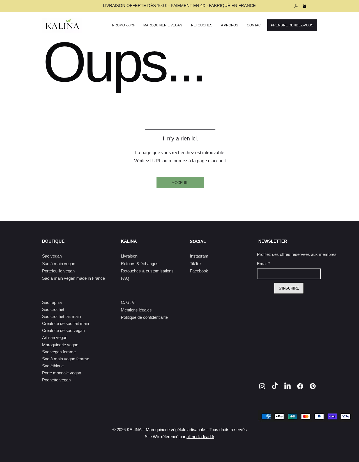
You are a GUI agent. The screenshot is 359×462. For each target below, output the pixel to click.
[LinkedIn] (287, 386)
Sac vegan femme (59, 351)
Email (263, 263)
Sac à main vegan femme (65, 358)
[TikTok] (275, 386)
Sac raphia (52, 302)
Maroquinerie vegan (60, 344)
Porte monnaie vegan (61, 372)
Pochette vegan (56, 379)
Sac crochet (53, 309)
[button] (163, 25)
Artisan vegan (54, 337)
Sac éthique (53, 365)
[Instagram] (262, 386)
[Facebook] (300, 386)
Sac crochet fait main (61, 316)
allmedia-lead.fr (200, 436)
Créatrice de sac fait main (65, 323)
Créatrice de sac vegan (63, 330)
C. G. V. (128, 302)
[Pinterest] (313, 386)
